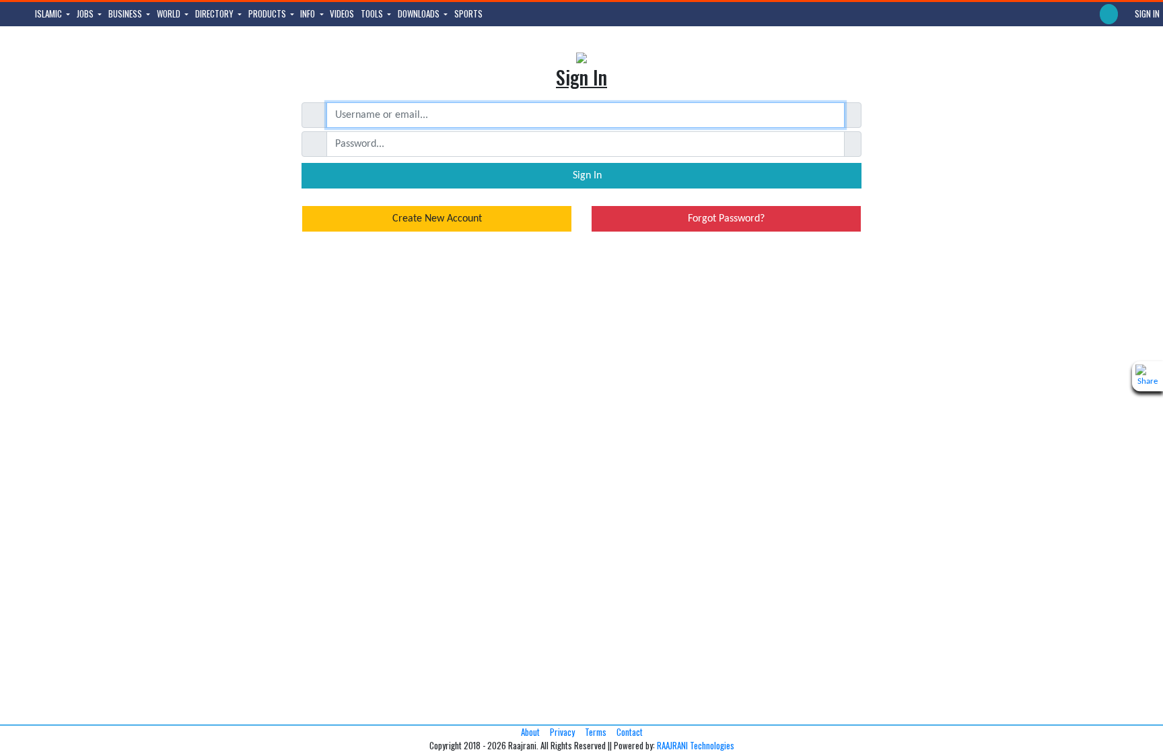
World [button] (169, 13)
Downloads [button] (420, 13)
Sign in (1146, 13)
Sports (468, 13)
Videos (342, 13)
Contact (629, 732)
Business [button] (126, 13)
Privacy (562, 732)
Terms (595, 732)
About (530, 732)
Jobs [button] (86, 13)
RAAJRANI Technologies (695, 745)
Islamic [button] (49, 13)
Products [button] (268, 13)
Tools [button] (373, 13)
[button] (1109, 14)
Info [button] (308, 13)
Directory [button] (215, 13)
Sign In (586, 175)
